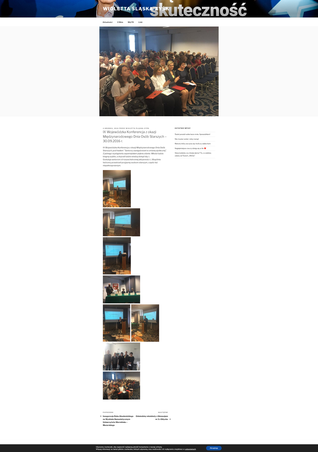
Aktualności (108, 22)
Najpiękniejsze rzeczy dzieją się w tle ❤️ (190, 148)
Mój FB (131, 22)
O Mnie (120, 22)
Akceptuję (214, 448)
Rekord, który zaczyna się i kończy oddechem (193, 144)
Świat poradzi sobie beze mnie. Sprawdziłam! (192, 134)
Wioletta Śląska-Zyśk (136, 8)
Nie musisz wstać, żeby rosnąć (187, 139)
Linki (140, 22)
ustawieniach (190, 449)
